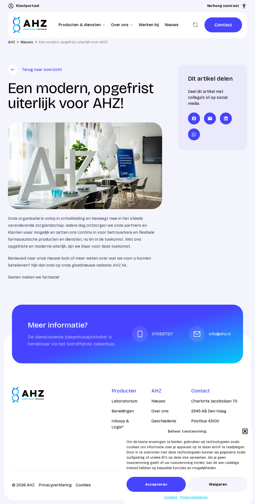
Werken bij (149, 24)
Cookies (171, 497)
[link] (223, 24)
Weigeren (218, 484)
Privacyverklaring (194, 497)
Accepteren (156, 484)
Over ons (160, 411)
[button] (245, 431)
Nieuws (172, 24)
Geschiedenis (163, 421)
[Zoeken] (195, 25)
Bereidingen (123, 411)
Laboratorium (124, 401)
